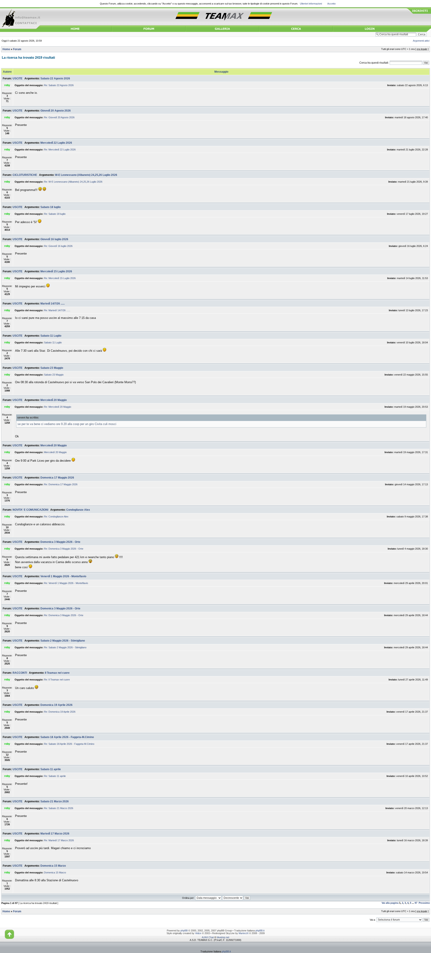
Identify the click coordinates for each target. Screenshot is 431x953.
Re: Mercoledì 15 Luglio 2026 (60, 278)
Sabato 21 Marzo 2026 (54, 801)
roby (7, 85)
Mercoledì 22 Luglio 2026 (56, 142)
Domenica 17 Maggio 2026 (57, 477)
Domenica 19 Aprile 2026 (56, 705)
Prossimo (424, 903)
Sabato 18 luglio (50, 207)
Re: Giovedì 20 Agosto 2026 (59, 117)
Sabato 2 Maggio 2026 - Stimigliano (62, 640)
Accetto (331, 3)
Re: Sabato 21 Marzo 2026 (58, 808)
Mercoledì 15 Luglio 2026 (56, 271)
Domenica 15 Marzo (53, 865)
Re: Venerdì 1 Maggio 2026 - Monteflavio (66, 583)
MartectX (243, 933)
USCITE (17, 78)
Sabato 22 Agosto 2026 (55, 78)
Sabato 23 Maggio (51, 367)
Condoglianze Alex (78, 509)
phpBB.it (259, 930)
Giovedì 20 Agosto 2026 (55, 110)
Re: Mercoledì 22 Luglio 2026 (60, 149)
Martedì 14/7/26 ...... (52, 303)
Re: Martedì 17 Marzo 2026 (59, 840)
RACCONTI (20, 672)
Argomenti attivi (421, 40)
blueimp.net (223, 937)
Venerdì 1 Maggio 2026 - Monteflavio (63, 576)
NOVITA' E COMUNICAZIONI (30, 509)
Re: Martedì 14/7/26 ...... (57, 310)
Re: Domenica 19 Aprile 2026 (59, 711)
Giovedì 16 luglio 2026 (54, 239)
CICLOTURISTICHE (25, 175)
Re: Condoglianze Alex (56, 516)
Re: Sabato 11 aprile (55, 776)
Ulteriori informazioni (311, 3)
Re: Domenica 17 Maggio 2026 (60, 484)
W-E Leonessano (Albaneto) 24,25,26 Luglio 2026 (86, 175)
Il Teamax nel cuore (57, 672)
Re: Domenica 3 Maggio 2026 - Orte (63, 548)
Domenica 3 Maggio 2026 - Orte (60, 542)
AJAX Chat (208, 937)
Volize (198, 933)
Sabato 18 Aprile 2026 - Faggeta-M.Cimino (67, 737)
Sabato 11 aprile (50, 769)
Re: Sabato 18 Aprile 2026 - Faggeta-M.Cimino (69, 744)
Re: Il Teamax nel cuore (57, 679)
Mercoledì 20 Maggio (53, 400)
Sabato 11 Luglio (50, 335)
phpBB (184, 930)
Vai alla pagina (390, 903)
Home (6, 49)
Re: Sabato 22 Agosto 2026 (59, 85)
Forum (17, 49)
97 (416, 903)
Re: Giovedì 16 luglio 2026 (58, 246)
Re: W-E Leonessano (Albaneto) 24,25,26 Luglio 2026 (73, 181)
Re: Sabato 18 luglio (55, 214)
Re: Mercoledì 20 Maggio (57, 406)
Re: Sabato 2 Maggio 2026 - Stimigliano (65, 647)
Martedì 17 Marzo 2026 (54, 833)
